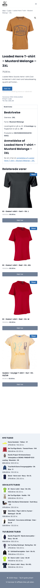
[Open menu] (36, 3)
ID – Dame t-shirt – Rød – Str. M (15, 319)
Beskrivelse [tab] (8, 107)
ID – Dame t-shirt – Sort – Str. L (15, 211)
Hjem (4, 10)
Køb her (7, 89)
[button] (35, 18)
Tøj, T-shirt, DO (9, 100)
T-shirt (9, 10)
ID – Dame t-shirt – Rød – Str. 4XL (16, 265)
